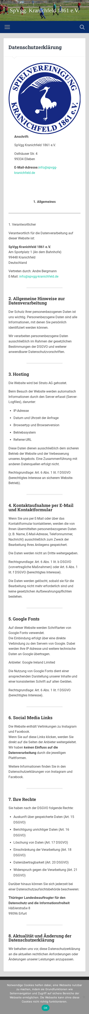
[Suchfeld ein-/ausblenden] (82, 27)
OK (46, 1007)
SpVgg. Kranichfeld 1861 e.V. (44, 10)
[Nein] (84, 997)
